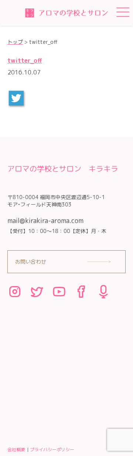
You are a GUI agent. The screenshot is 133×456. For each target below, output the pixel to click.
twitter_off (24, 60)
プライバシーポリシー (52, 449)
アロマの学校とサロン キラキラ (62, 168)
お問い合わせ (30, 261)
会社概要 (16, 449)
